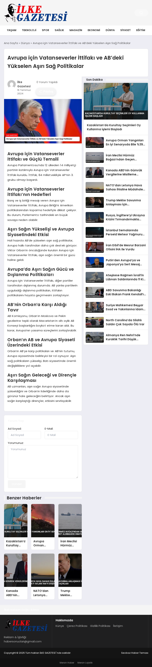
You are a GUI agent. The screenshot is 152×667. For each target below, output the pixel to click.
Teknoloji (29, 30)
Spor (45, 30)
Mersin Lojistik (84, 662)
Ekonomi (94, 30)
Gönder (16, 484)
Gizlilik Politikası (100, 626)
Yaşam (11, 30)
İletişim (118, 626)
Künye (60, 626)
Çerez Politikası (77, 626)
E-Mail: (49, 429)
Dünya (110, 30)
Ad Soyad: (15, 429)
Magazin (76, 30)
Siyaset (125, 30)
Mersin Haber (67, 662)
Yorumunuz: (16, 443)
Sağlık (59, 30)
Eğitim (140, 30)
